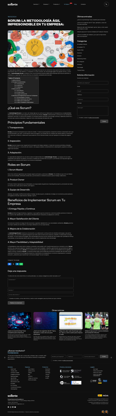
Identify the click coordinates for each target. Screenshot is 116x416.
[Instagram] (10, 407)
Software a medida (15, 372)
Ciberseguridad (14, 388)
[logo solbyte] (13, 4)
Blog (29, 374)
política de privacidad (94, 117)
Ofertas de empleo (32, 379)
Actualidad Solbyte (82, 44)
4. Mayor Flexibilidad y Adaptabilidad (24, 102)
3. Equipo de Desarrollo (21, 93)
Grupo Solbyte (31, 369)
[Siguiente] (111, 357)
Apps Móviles (13, 378)
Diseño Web (80, 50)
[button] (38, 4)
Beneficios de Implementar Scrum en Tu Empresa (25, 95)
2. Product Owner (20, 92)
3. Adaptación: (19, 87)
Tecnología (16, 260)
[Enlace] (106, 4)
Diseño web (13, 369)
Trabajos (30, 372)
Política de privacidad (97, 370)
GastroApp (47, 372)
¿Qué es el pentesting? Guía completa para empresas (91, 19)
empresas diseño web (24, 238)
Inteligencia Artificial (15, 374)
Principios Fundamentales (19, 82)
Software (79, 64)
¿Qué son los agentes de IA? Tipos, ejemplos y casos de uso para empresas (44, 332)
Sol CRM (47, 376)
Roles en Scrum (16, 88)
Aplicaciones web (14, 379)
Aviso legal (95, 369)
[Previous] (5, 357)
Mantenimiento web (15, 381)
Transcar (47, 374)
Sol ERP (47, 378)
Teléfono (79, 94)
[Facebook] (8, 407)
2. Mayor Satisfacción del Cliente (24, 99)
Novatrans (47, 369)
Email (78, 86)
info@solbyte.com (20, 403)
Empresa (79, 53)
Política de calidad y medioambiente (97, 375)
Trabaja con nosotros (33, 378)
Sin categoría (80, 61)
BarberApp (47, 370)
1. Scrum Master (20, 90)
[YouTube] (15, 407)
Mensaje (79, 103)
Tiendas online (14, 370)
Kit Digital (13, 383)
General (79, 56)
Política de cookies (97, 372)
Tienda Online (81, 70)
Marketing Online (81, 58)
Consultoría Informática (16, 387)
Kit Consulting (14, 385)
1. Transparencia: (20, 83)
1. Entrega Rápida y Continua (23, 97)
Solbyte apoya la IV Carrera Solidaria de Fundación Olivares (92, 31)
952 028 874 (15, 402)
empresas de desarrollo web (44, 118)
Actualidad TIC (81, 47)
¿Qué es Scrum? (16, 80)
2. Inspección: (19, 85)
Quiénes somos (31, 370)
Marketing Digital (14, 376)
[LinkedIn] (12, 407)
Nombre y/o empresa (82, 78)
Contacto (30, 376)
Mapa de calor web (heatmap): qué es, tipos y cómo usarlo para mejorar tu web (71, 332)
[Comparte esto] (9, 264)
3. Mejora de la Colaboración (23, 100)
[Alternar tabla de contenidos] (36, 78)
